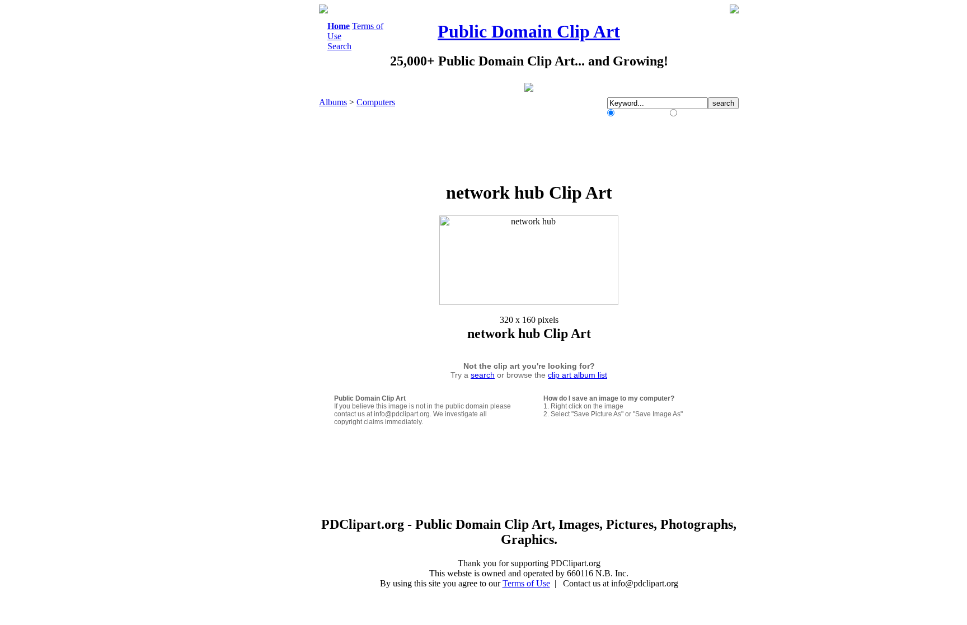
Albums (333, 102)
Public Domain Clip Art (529, 31)
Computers (375, 102)
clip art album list (577, 374)
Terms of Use (526, 583)
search (483, 374)
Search (339, 46)
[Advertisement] (273, 172)
